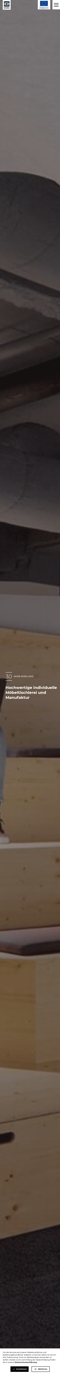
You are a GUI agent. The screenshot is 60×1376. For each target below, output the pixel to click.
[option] (30, 688)
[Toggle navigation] (56, 4)
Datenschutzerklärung (26, 1362)
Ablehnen (42, 1369)
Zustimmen (21, 1369)
